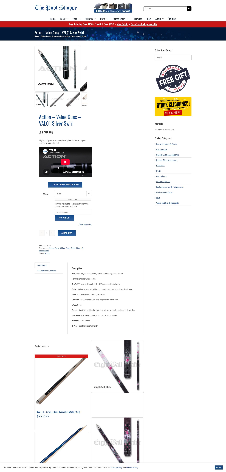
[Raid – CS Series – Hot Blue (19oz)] (61, 444)
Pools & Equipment (164, 192)
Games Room (161, 176)
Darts (158, 171)
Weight (45, 193)
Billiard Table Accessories (166, 160)
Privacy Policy (116, 467)
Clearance (160, 165)
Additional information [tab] (46, 270)
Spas (158, 197)
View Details (122, 24)
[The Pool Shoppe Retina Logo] (56, 6)
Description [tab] (42, 265)
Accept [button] (218, 467)
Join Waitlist (64, 218)
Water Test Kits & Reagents (167, 203)
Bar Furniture (161, 149)
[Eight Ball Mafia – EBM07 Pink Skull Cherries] (117, 444)
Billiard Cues (65, 248)
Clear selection (85, 224)
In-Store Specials (163, 181)
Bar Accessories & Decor (166, 144)
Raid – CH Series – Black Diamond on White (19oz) (58, 412)
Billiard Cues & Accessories (167, 155)
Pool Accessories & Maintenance (169, 187)
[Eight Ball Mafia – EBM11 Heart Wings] (117, 366)
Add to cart (66, 233)
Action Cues (54, 248)
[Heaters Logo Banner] (113, 4)
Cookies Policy (132, 467)
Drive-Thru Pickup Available (144, 24)
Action (47, 253)
